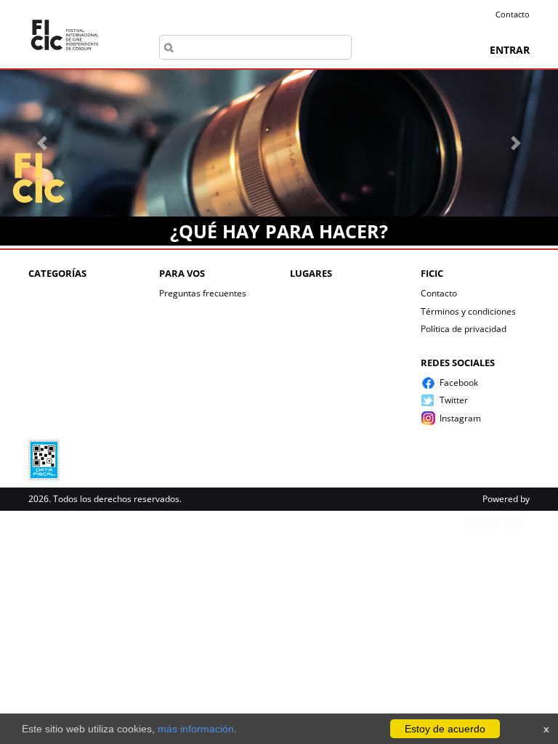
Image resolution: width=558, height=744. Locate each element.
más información (196, 729)
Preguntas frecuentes (202, 293)
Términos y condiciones (468, 311)
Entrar (510, 50)
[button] (42, 143)
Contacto (513, 14)
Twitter (454, 400)
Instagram (460, 418)
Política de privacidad (463, 329)
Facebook (459, 382)
